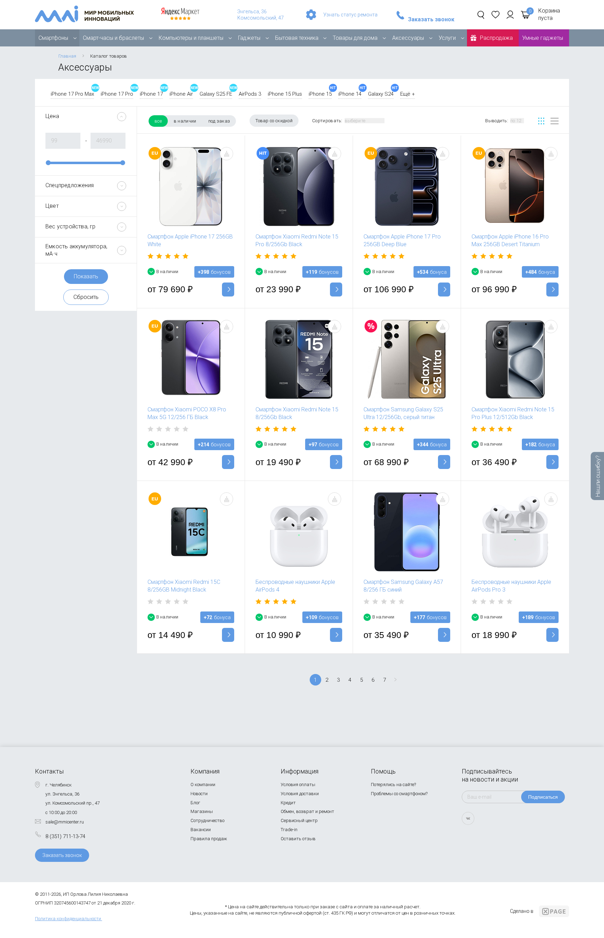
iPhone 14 (349, 94)
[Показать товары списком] (555, 121)
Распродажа (496, 38)
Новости (199, 793)
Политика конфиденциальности (68, 918)
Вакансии (200, 829)
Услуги (447, 38)
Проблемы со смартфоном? (399, 793)
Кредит (288, 802)
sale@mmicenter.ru (64, 822)
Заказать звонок (431, 19)
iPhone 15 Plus (285, 94)
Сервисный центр (299, 820)
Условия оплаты (298, 784)
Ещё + (407, 94)
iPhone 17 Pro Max (72, 94)
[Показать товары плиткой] (541, 121)
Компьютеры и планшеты (191, 38)
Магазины (201, 811)
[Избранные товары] (495, 15)
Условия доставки (300, 793)
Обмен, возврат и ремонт (307, 811)
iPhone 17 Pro (117, 94)
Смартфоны (53, 38)
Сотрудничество (207, 820)
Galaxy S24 (381, 94)
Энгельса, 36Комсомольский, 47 (260, 15)
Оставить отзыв (298, 838)
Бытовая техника (296, 38)
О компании (202, 784)
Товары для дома (355, 38)
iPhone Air (181, 94)
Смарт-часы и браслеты (113, 38)
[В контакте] (468, 818)
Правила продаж (208, 838)
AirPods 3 (250, 94)
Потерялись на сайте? (393, 784)
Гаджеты (249, 38)
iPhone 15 (320, 94)
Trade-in (289, 829)
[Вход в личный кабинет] (510, 14)
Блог (195, 802)
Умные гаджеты (542, 38)
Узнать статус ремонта (350, 14)
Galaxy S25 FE (216, 94)
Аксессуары (408, 38)
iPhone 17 (151, 94)
